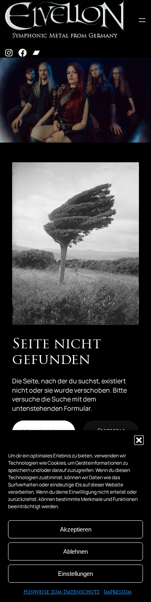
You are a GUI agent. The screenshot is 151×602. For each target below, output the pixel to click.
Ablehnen (75, 551)
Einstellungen (75, 573)
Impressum (117, 592)
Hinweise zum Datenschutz (61, 592)
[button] (139, 440)
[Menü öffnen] (142, 20)
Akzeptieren (75, 529)
